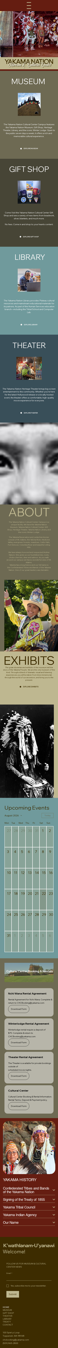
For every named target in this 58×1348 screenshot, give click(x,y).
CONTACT (8, 1324)
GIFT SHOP (8, 1313)
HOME (6, 1307)
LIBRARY (7, 1319)
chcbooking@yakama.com (16, 1339)
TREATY (7, 1321)
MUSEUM (7, 1310)
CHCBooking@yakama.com (30, 1003)
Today (47, 815)
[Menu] (29, 5)
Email (9, 1273)
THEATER (7, 1316)
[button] (8, 836)
